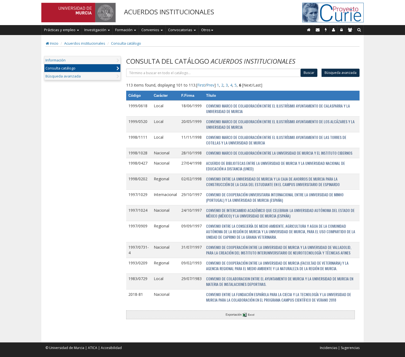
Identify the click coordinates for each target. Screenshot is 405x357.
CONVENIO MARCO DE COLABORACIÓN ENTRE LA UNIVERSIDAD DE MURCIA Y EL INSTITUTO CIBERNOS (279, 153)
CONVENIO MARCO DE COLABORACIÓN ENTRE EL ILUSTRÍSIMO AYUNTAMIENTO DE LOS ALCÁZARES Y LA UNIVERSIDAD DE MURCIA (280, 124)
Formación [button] (124, 29)
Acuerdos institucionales (84, 43)
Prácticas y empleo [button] (60, 29)
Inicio (53, 43)
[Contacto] (317, 29)
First (201, 85)
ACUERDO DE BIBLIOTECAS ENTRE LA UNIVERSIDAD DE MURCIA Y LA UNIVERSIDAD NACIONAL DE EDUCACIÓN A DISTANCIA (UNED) (275, 165)
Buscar (309, 72)
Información (55, 60)
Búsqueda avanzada (63, 76)
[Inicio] (308, 29)
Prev (210, 85)
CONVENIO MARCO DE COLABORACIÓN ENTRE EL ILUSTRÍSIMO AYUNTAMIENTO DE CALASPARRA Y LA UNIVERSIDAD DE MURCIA (278, 108)
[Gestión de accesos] (350, 29)
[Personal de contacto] (334, 29)
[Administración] (341, 29)
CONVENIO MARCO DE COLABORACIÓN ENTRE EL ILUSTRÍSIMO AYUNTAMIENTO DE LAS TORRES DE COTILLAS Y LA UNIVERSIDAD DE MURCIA (276, 140)
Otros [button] (205, 29)
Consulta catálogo (126, 43)
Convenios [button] (150, 29)
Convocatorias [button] (180, 29)
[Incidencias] (326, 29)
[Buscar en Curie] (359, 29)
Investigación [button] (95, 29)
